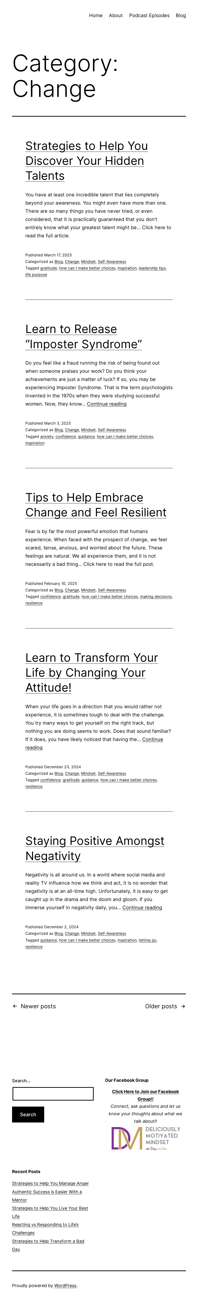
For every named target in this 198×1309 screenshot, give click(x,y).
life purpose (36, 274)
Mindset (88, 261)
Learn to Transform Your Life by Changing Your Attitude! (91, 672)
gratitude (48, 268)
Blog (181, 15)
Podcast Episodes (149, 15)
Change (72, 261)
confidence (66, 436)
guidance (86, 436)
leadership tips (152, 268)
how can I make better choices (87, 268)
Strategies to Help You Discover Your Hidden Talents (86, 161)
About (116, 15)
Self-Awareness (112, 261)
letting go (147, 940)
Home (96, 15)
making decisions (156, 596)
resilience (33, 603)
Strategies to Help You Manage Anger (50, 1183)
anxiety (46, 436)
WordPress (65, 1285)
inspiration (127, 268)
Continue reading (107, 404)
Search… (21, 1080)
